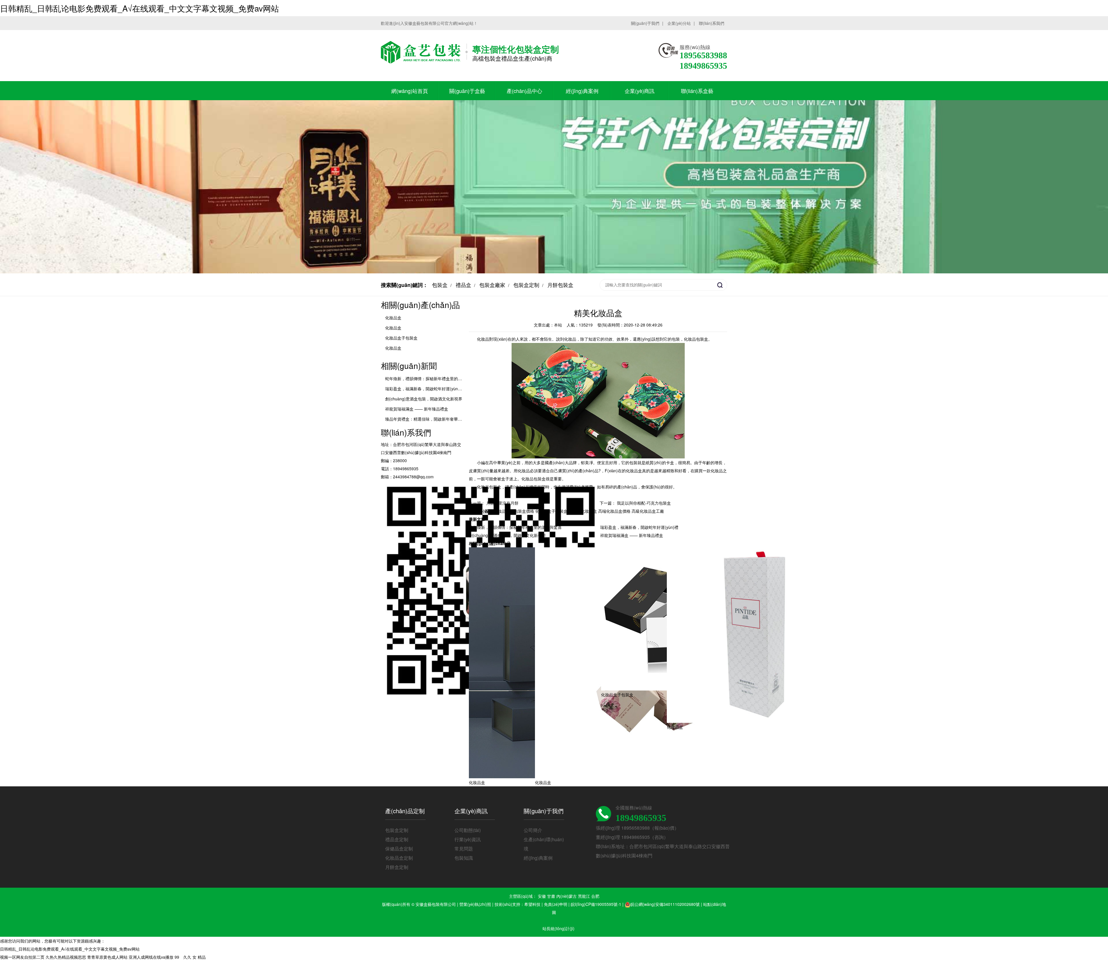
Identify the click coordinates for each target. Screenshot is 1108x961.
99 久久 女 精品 (190, 957)
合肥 (595, 896)
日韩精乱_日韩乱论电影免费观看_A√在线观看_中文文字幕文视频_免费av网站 (139, 8)
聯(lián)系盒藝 (697, 90)
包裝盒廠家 (492, 284)
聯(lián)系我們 (711, 23)
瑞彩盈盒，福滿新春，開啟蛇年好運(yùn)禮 (639, 527)
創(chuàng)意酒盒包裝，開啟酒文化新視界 (423, 399)
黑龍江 (584, 896)
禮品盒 (463, 284)
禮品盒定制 (396, 839)
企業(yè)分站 (679, 23)
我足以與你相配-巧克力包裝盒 (644, 503)
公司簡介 (533, 830)
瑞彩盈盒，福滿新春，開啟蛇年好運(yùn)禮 (424, 388)
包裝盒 (440, 284)
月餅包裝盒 (560, 284)
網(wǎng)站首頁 (409, 90)
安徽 (542, 896)
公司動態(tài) (467, 830)
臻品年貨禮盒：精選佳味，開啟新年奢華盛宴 (425, 419)
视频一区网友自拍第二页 (22, 957)
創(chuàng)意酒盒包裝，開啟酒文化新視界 (507, 535)
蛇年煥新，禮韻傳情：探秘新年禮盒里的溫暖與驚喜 (515, 527)
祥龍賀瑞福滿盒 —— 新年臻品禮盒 (416, 409)
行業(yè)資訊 (467, 839)
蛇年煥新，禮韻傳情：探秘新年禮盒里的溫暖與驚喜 (431, 378)
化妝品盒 (393, 317)
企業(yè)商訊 (639, 90)
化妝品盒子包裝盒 (401, 338)
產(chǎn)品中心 (524, 90)
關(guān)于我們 (645, 23)
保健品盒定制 (399, 848)
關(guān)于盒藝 (467, 90)
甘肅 (551, 896)
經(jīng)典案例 (582, 90)
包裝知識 (463, 857)
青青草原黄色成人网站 (107, 957)
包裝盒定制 (526, 284)
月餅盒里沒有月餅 (502, 503)
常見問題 (463, 848)
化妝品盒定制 (399, 857)
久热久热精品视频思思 (66, 957)
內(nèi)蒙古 (566, 896)
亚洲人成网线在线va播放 (151, 957)
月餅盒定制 (396, 867)
